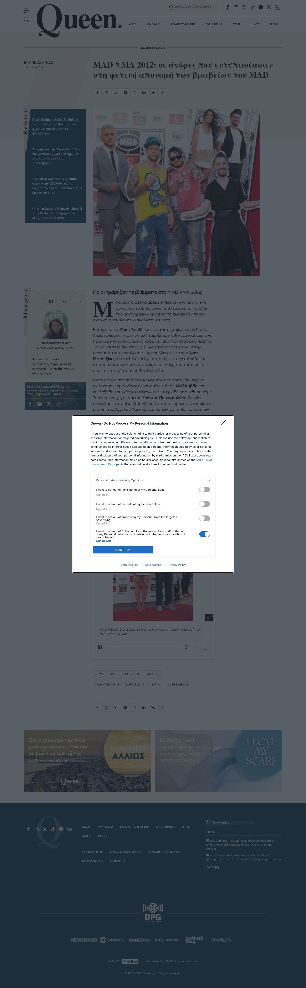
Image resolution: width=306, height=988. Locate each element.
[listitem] (153, 480)
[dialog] (153, 494)
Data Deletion (129, 564)
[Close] (225, 424)
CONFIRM (123, 549)
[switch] (204, 489)
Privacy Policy (177, 564)
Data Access (153, 564)
